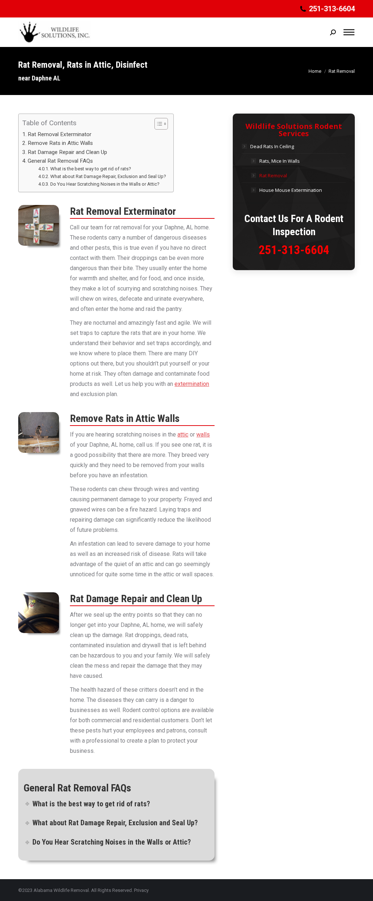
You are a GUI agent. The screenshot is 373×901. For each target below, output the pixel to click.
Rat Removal (273, 175)
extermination (191, 383)
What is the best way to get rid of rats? (90, 168)
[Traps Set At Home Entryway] (38, 225)
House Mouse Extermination (290, 190)
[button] (157, 124)
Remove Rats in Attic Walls (60, 143)
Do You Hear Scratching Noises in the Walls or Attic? (105, 184)
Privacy (141, 890)
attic (182, 434)
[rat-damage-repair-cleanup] (38, 612)
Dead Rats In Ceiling (272, 146)
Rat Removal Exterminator (59, 134)
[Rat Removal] (38, 432)
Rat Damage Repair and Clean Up (67, 152)
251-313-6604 (294, 249)
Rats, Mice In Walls (279, 161)
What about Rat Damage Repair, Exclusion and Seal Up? (108, 176)
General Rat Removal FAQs (60, 161)
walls (203, 434)
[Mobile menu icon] (349, 32)
